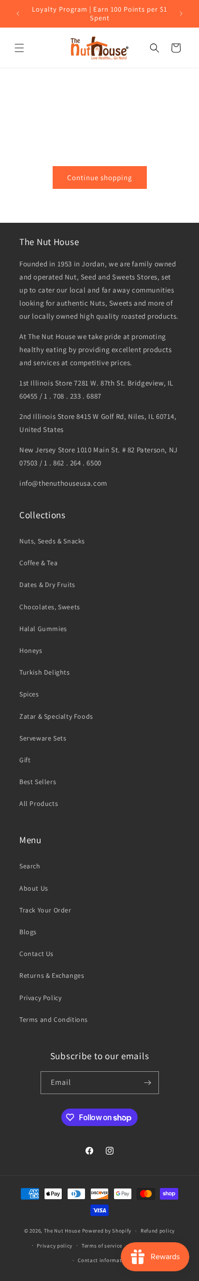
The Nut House (62, 1230)
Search (30, 866)
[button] (19, 48)
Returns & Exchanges (51, 975)
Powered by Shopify (107, 1230)
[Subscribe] (147, 1082)
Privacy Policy (40, 997)
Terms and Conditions (53, 1019)
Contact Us (36, 953)
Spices (29, 694)
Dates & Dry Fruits (47, 584)
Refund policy (158, 1230)
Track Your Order (45, 910)
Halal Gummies (43, 628)
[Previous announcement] (17, 13)
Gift (24, 760)
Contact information (104, 1260)
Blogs (28, 931)
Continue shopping (99, 177)
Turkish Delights (44, 672)
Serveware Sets (42, 738)
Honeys (31, 650)
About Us (33, 888)
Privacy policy (54, 1245)
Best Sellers (37, 781)
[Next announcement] (181, 13)
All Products (38, 803)
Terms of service (102, 1245)
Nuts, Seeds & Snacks (52, 541)
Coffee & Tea (38, 562)
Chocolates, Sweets (49, 606)
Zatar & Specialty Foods (56, 716)
